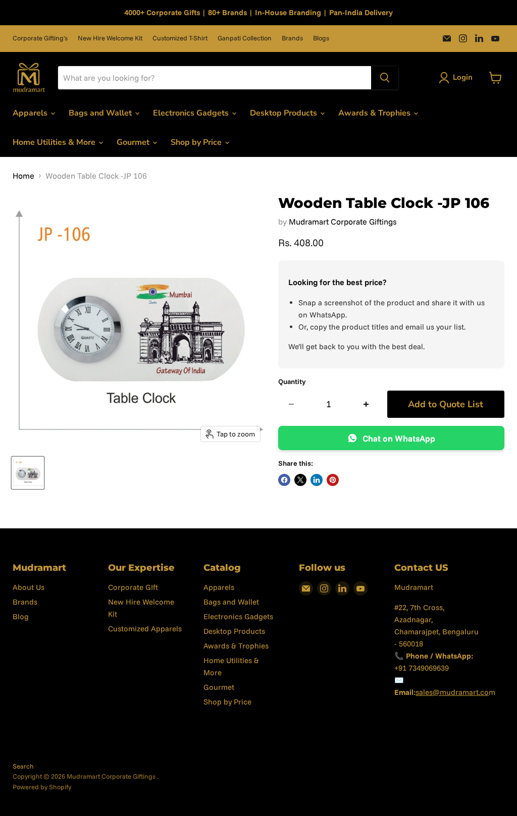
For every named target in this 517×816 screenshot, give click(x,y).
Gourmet (134, 142)
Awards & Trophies (375, 113)
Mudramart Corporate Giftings (343, 221)
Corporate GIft (133, 587)
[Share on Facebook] (284, 480)
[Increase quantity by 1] (366, 404)
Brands (292, 38)
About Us (28, 587)
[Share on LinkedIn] (317, 480)
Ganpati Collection (245, 38)
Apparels (31, 113)
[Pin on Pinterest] (333, 480)
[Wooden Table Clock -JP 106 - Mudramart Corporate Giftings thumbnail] (28, 473)
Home (23, 175)
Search (23, 766)
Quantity (292, 381)
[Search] (384, 77)
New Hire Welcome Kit (110, 38)
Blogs (321, 38)
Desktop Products (284, 113)
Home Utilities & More (55, 142)
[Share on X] (300, 480)
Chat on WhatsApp (399, 438)
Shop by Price (197, 142)
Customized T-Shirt (180, 38)
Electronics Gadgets (192, 113)
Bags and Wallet (101, 113)
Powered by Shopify (42, 787)
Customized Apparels (145, 628)
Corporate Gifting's (40, 38)
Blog (21, 616)
